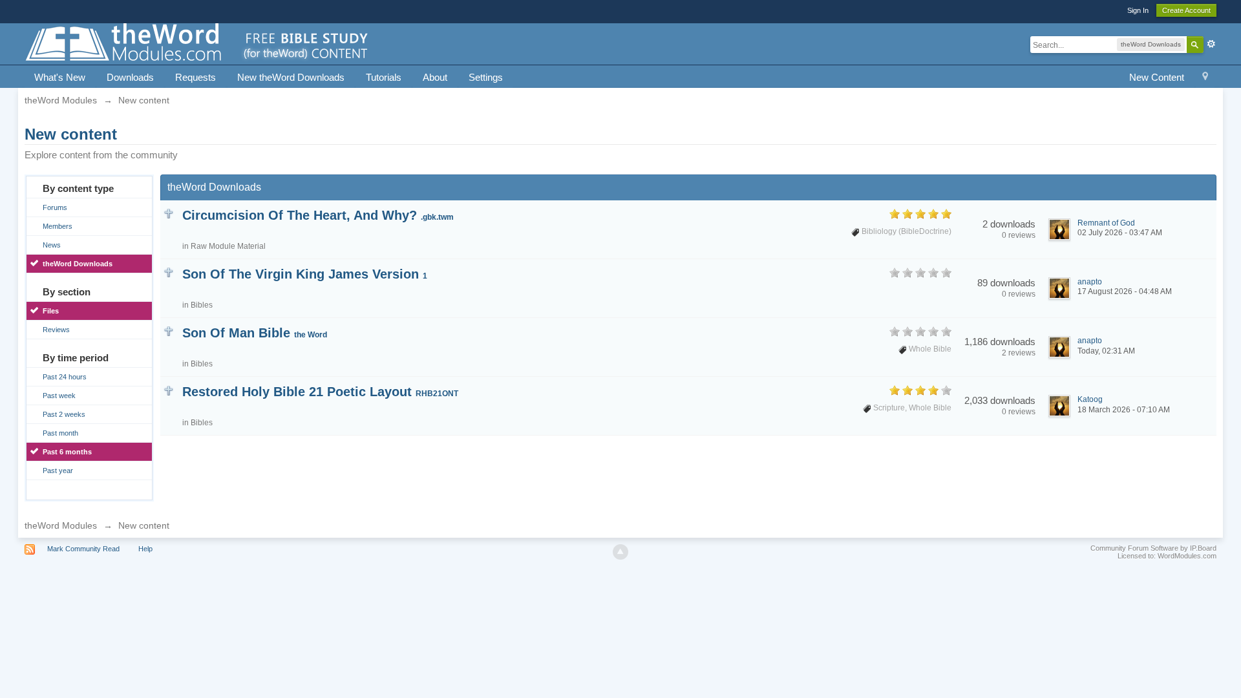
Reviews (56, 329)
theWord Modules (61, 525)
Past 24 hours (65, 377)
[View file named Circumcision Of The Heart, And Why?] (168, 212)
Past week (59, 395)
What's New (59, 77)
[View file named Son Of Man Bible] (168, 330)
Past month (60, 433)
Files (51, 311)
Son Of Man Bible (254, 333)
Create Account (1186, 10)
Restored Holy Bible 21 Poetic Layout (320, 392)
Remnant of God (1106, 222)
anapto (1089, 281)
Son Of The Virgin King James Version (304, 274)
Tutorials (383, 77)
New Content (1156, 77)
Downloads (130, 77)
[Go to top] (620, 552)
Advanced (1211, 44)
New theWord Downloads (291, 77)
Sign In (1138, 10)
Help (145, 549)
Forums (55, 207)
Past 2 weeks (64, 414)
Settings (486, 77)
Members (57, 226)
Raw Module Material (228, 246)
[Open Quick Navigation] (1205, 78)
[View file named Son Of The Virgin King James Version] (168, 271)
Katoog (1090, 399)
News (52, 245)
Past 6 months (67, 452)
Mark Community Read (83, 549)
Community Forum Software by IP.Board (1153, 548)
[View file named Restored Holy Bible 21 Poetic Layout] (168, 389)
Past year (58, 470)
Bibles (202, 305)
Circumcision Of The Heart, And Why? (318, 215)
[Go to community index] (198, 42)
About (435, 77)
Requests (195, 77)
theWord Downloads (77, 264)
